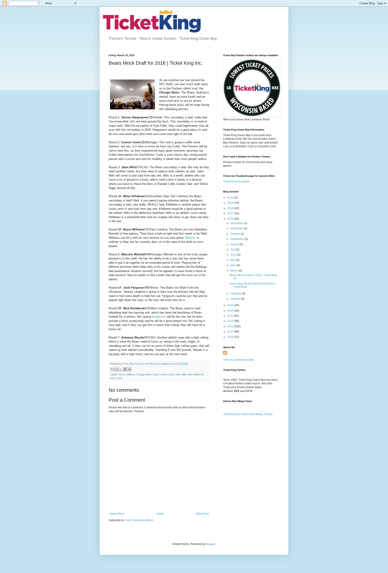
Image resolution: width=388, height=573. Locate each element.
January (235, 298)
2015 (230, 305)
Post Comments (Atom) (139, 520)
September (237, 239)
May (233, 260)
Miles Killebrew (195, 374)
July (233, 249)
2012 (230, 321)
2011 (230, 326)
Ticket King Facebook (236, 181)
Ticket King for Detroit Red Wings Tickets (248, 414)
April (233, 265)
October (235, 233)
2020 (230, 197)
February (236, 293)
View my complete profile (238, 359)
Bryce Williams (127, 374)
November (237, 228)
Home (160, 513)
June (233, 254)
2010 (230, 331)
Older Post (202, 513)
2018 (230, 208)
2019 (230, 202)
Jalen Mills (180, 374)
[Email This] (112, 369)
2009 (230, 336)
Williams (190, 237)
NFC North (116, 378)
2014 (230, 310)
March (234, 270)
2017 (230, 213)
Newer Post (117, 513)
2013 (230, 315)
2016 (230, 218)
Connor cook (166, 374)
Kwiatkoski (159, 316)
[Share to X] (121, 369)
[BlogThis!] (117, 369)
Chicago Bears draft (147, 374)
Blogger (210, 544)
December (237, 223)
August (235, 244)
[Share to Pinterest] (129, 369)
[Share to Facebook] (125, 369)
